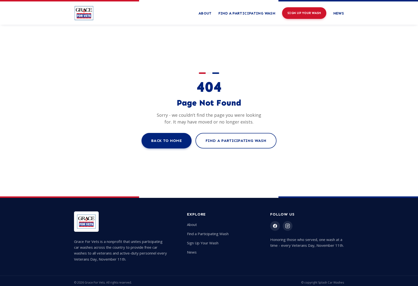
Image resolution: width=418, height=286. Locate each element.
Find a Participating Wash (246, 13)
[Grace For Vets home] (84, 13)
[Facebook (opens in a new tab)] (275, 226)
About (205, 13)
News (338, 13)
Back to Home (166, 140)
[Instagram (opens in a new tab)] (287, 226)
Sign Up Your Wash (304, 13)
